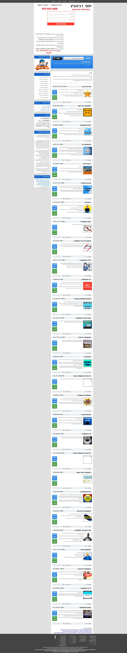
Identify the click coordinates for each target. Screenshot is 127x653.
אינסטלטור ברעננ (77, 301)
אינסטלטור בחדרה (85, 649)
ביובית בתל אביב (63, 637)
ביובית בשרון (67, 649)
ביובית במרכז (58, 650)
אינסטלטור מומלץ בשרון (59, 632)
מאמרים (59, 1)
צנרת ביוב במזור (64, 629)
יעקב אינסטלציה (85, 222)
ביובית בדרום (47, 650)
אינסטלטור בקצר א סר (69, 63)
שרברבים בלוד (41, 184)
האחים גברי (87, 357)
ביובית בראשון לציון (62, 645)
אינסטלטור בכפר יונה (78, 212)
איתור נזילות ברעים (41, 182)
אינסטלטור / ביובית (64, 651)
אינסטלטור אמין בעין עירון (71, 632)
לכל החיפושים (37, 176)
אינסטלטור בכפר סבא (72, 282)
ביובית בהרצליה (45, 107)
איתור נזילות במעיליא (45, 181)
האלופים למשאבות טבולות (82, 299)
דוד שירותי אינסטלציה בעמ (82, 376)
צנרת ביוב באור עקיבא (73, 629)
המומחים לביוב (86, 415)
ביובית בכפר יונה (82, 650)
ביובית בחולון (64, 643)
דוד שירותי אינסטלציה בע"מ (82, 453)
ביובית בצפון (70, 650)
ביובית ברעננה (63, 642)
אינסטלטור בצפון (76, 650)
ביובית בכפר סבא (46, 649)
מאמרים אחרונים (83, 636)
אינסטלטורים (80, 516)
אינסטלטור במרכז (65, 650)
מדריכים (64, 1)
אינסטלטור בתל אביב (84, 569)
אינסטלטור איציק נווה (84, 511)
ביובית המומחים (86, 492)
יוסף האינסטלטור (85, 125)
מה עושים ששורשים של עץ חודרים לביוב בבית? (92, 642)
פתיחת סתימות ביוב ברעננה (85, 629)
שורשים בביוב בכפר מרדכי (44, 179)
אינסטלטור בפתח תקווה (70, 108)
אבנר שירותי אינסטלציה (83, 318)
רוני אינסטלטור (86, 280)
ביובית (75, 288)
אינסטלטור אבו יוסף (84, 106)
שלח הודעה (61, 24)
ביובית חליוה (87, 164)
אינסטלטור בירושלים (44, 77)
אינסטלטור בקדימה (44, 97)
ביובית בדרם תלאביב (62, 63)
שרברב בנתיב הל (76, 63)
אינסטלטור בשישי (43, 124)
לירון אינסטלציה (86, 588)
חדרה (86, 102)
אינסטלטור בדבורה (39, 180)
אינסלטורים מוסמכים (84, 395)
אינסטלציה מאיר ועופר (83, 472)
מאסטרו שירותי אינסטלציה (82, 241)
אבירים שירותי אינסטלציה (82, 530)
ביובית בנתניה (63, 639)
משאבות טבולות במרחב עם (44, 183)
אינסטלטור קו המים (84, 337)
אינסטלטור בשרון (73, 649)
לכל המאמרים (37, 102)
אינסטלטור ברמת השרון (71, 593)
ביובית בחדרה (45, 106)
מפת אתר (74, 642)
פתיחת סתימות (65, 209)
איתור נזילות (44, 123)
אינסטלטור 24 (86, 144)
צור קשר (74, 640)
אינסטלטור (78, 93)
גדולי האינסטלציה (85, 260)
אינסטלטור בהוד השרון (43, 91)
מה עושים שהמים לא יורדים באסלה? (92, 638)
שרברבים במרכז (86, 183)
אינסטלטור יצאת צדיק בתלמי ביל (85, 63)
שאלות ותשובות (72, 1)
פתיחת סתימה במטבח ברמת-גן (84, 632)
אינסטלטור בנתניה (71, 191)
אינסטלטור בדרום (53, 650)
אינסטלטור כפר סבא (53, 649)
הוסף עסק (53, 1)
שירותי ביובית (86, 87)
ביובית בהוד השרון (44, 110)
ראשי (78, 1)
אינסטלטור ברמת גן (44, 85)
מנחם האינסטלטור (85, 608)
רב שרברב (88, 202)
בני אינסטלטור (86, 434)
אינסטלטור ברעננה (44, 81)
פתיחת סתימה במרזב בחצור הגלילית (70, 631)
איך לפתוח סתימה (83, 640)
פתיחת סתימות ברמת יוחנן (86, 631)
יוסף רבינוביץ (81, 6)
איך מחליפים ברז (83, 639)
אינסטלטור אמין (86, 550)
